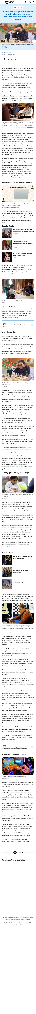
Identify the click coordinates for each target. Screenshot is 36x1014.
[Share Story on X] (8, 59)
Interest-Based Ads (25, 919)
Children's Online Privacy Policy (13, 919)
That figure (5, 144)
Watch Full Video (25, 117)
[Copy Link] (15, 59)
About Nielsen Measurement (14, 921)
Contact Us (28, 922)
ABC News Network (7, 917)
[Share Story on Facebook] (4, 59)
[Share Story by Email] (11, 59)
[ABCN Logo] (9, 2)
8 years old (9, 83)
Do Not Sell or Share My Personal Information (14, 922)
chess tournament (27, 73)
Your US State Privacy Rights (26, 917)
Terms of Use (24, 921)
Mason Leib (7, 53)
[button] (2, 2)
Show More (30, 127)
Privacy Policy (15, 917)
